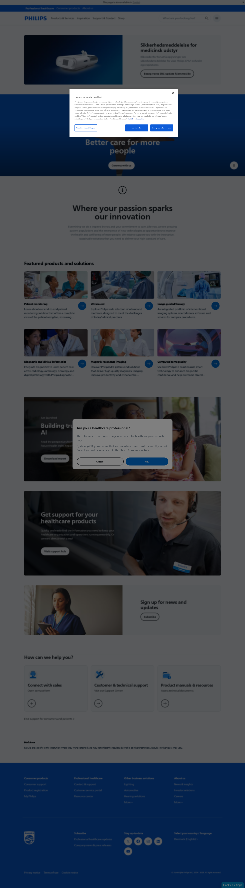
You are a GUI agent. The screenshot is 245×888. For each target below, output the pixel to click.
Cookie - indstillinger (85, 128)
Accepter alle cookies (161, 128)
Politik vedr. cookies (136, 119)
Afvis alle (136, 128)
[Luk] (173, 92)
